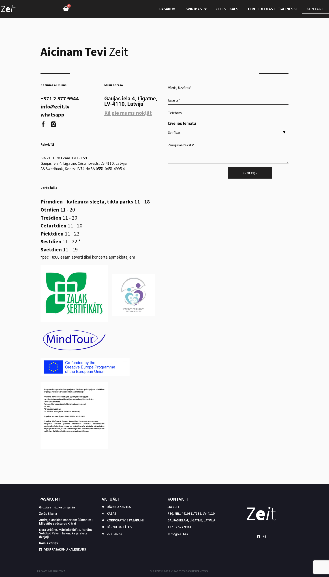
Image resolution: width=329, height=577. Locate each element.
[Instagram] (264, 536)
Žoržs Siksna (48, 513)
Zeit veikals (227, 8)
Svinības (194, 8)
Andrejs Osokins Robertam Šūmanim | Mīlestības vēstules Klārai (65, 521)
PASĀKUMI (168, 8)
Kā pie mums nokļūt (128, 112)
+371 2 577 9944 (60, 98)
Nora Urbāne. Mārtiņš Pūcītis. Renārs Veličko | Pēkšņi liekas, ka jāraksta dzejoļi (65, 533)
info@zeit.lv (55, 106)
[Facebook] (258, 536)
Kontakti (316, 8)
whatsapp (52, 114)
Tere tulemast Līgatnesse (272, 8)
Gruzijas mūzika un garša (57, 507)
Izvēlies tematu (182, 123)
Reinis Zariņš (48, 543)
